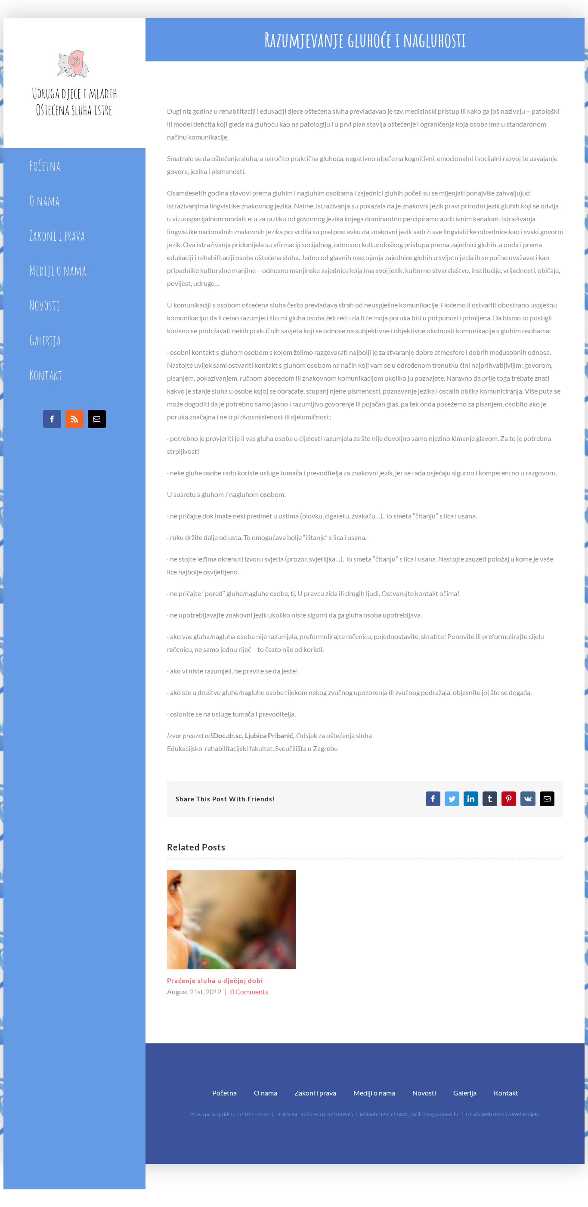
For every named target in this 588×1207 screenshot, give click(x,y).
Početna (224, 1093)
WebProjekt (525, 1114)
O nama (265, 1093)
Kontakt (506, 1093)
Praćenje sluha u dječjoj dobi (215, 980)
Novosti (424, 1093)
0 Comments (249, 991)
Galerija (465, 1093)
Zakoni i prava (315, 1093)
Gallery (231, 919)
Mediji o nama (374, 1093)
